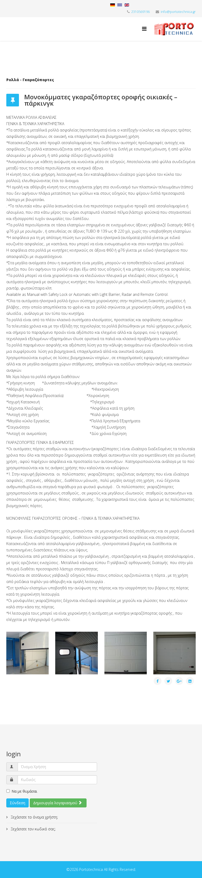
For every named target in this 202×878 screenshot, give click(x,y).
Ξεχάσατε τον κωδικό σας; (32, 828)
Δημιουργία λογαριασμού (55, 802)
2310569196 (140, 11)
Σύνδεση (17, 802)
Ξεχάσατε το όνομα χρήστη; (34, 817)
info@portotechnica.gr (178, 11)
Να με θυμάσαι (24, 791)
